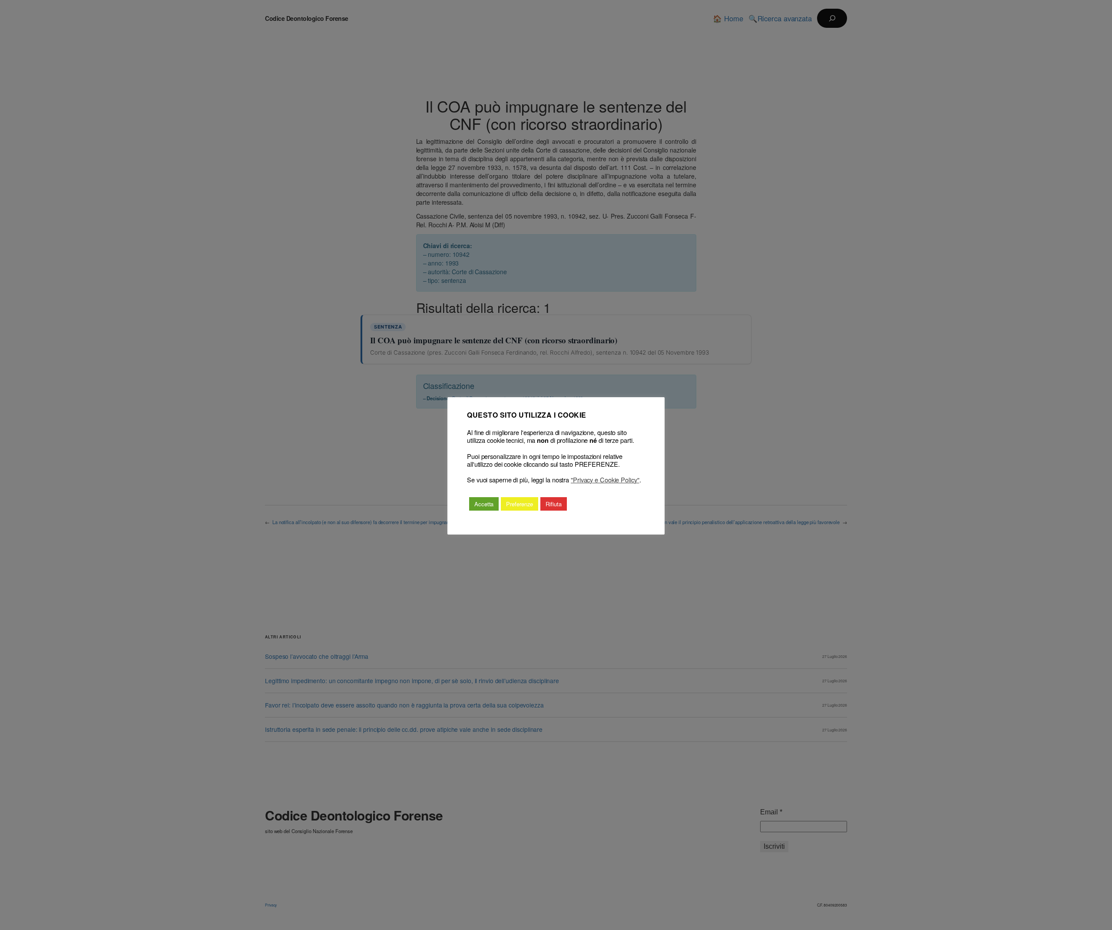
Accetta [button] (483, 504)
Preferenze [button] (519, 504)
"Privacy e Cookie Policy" (605, 480)
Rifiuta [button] (553, 504)
